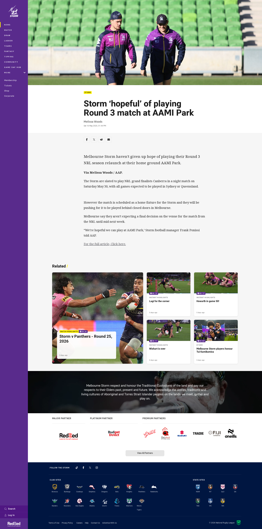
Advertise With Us (109, 523)
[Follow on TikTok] (77, 467)
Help (87, 523)
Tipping (9, 56)
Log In (11, 515)
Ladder (8, 41)
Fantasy (9, 51)
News (7, 25)
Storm (88, 93)
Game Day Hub (12, 67)
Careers (79, 523)
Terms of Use (54, 523)
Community (11, 62)
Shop (6, 90)
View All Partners (145, 453)
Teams (8, 46)
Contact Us (95, 523)
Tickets (8, 85)
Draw (7, 35)
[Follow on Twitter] (90, 467)
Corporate (9, 95)
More (7, 72)
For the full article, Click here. (105, 244)
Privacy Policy (67, 523)
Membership (10, 80)
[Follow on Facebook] (83, 467)
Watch (8, 30)
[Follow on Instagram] (97, 467)
